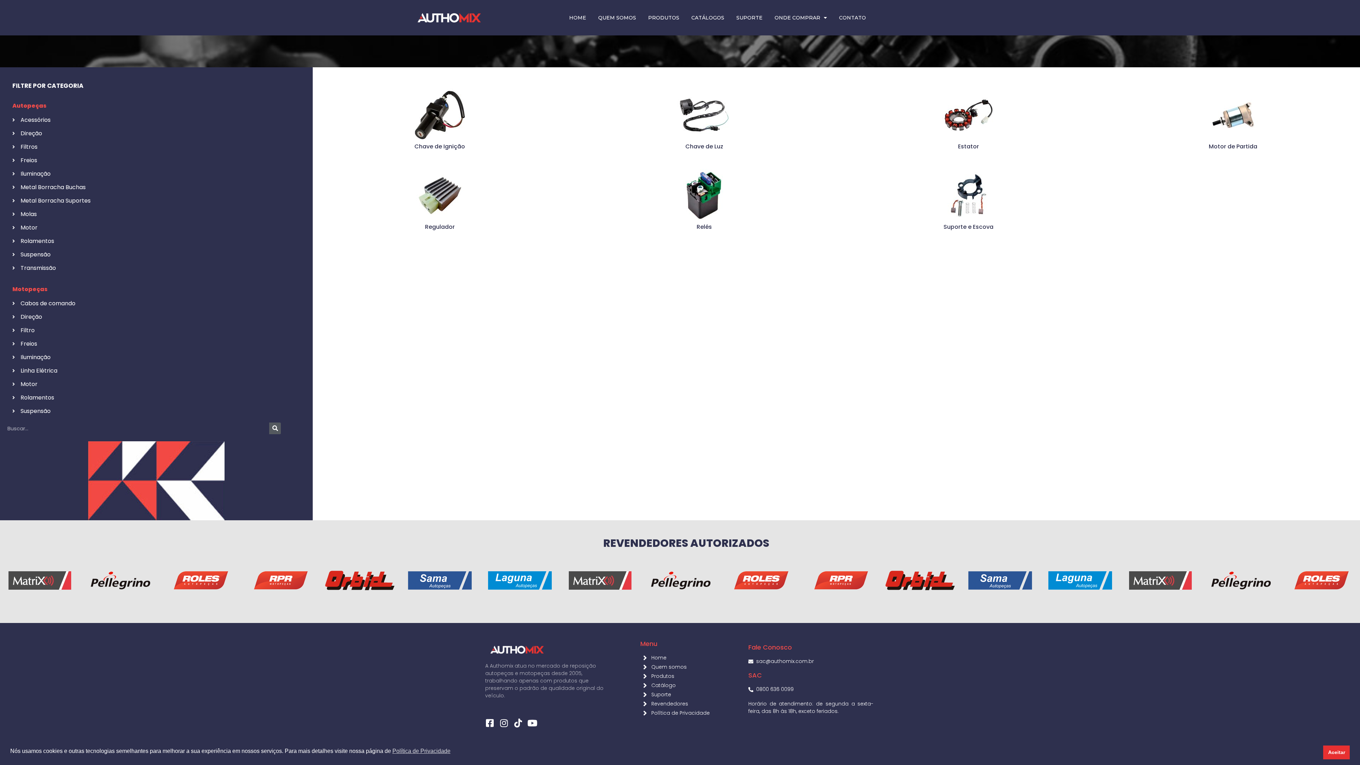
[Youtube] (532, 723)
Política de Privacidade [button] (421, 751)
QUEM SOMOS (617, 18)
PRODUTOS (663, 18)
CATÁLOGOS (707, 18)
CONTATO (852, 18)
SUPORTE (749, 18)
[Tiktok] (518, 723)
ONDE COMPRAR (797, 18)
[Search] (275, 428)
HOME (577, 18)
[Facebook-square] (489, 723)
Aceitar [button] (1336, 752)
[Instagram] (503, 723)
